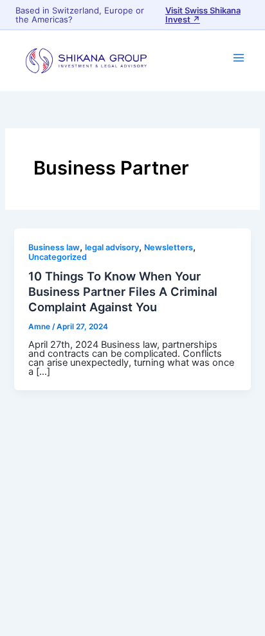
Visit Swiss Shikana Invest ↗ (203, 15)
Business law (54, 247)
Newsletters (168, 247)
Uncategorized (57, 257)
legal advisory (112, 247)
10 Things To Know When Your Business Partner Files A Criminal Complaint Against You (122, 291)
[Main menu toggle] (238, 57)
